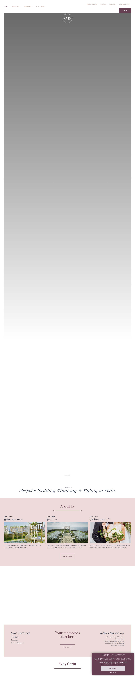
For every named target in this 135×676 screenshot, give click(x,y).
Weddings (40, 6)
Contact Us (125, 10)
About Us (15, 6)
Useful (103, 4)
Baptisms (14, 640)
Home (6, 6)
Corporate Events (18, 643)
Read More (67, 556)
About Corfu (92, 4)
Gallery (112, 4)
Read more (113, 672)
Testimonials (124, 4)
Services (27, 6)
